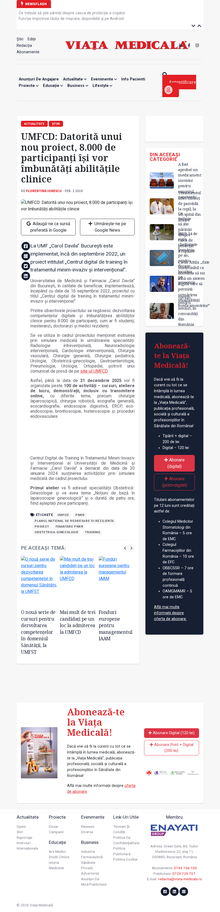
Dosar (53, 826)
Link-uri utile (126, 817)
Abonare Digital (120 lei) (173, 733)
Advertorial (90, 873)
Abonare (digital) (176, 463)
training (92, 532)
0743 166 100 (185, 868)
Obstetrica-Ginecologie (56, 532)
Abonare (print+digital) (174, 482)
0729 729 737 (183, 873)
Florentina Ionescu (44, 191)
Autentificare (182, 82)
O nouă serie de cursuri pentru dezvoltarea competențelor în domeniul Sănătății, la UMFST (38, 632)
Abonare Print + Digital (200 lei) (173, 748)
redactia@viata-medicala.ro (180, 879)
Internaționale (27, 848)
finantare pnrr (69, 526)
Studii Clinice (59, 857)
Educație (51, 85)
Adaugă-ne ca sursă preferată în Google (50, 227)
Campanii (56, 832)
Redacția (24, 45)
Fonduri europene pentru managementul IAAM (116, 625)
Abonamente (28, 52)
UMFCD (63, 515)
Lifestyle (101, 85)
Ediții (32, 39)
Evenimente (102, 79)
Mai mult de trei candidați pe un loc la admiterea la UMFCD (78, 622)
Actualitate (73, 79)
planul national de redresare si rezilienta (74, 521)
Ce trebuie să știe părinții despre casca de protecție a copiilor (72, 13)
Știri (20, 39)
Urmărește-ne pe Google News (109, 227)
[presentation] (125, 548)
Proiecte (27, 85)
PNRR (80, 515)
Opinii (21, 826)
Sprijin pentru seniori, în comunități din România (188, 311)
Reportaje (24, 837)
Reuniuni (87, 826)
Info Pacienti (133, 79)
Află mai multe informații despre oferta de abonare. (170, 613)
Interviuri (24, 843)
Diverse (87, 832)
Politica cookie (125, 859)
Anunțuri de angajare (39, 79)
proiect (42, 526)
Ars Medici (57, 851)
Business (76, 85)
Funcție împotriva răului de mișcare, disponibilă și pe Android (71, 18)
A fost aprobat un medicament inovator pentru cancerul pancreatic (189, 180)
